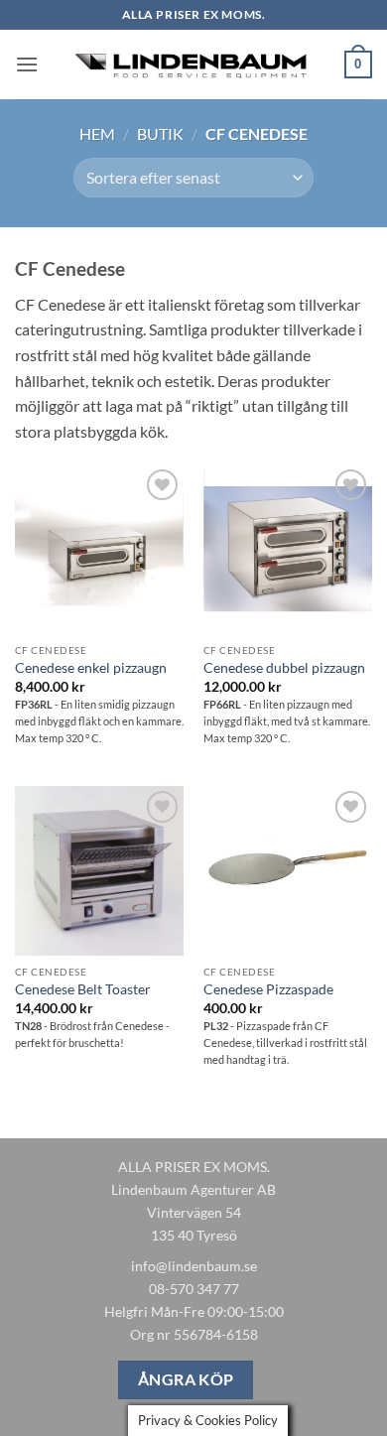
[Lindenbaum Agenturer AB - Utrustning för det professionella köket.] (193, 65)
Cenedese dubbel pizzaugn (284, 668)
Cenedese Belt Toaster (83, 989)
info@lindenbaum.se (194, 1265)
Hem (97, 133)
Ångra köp (186, 1379)
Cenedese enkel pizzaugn (91, 668)
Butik (160, 133)
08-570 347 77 (194, 1288)
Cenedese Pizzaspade (268, 989)
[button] (27, 64)
